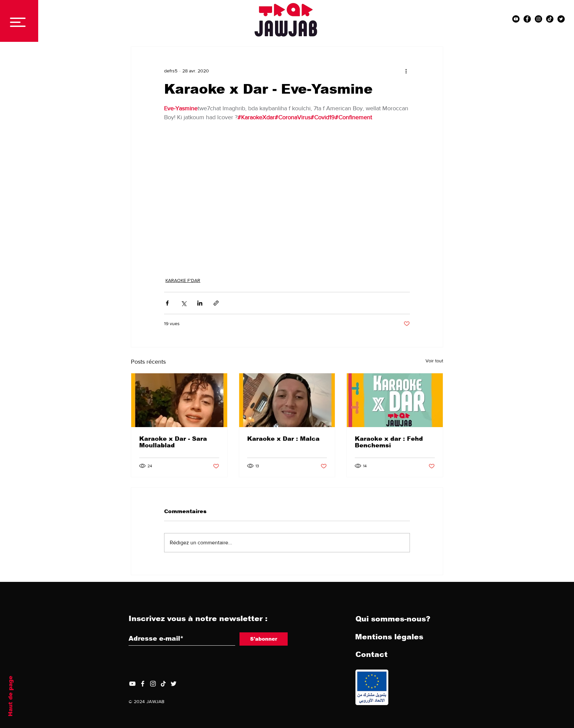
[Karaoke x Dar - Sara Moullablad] (179, 400)
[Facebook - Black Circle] (527, 19)
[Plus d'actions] (406, 71)
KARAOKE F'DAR (182, 280)
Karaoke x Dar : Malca (283, 438)
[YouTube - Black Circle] (516, 19)
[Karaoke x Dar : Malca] (287, 400)
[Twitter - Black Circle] (561, 19)
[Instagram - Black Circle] (538, 19)
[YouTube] (132, 683)
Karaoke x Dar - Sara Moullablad (173, 442)
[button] (18, 22)
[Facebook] (142, 683)
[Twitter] (173, 683)
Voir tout (434, 360)
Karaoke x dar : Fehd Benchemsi (389, 442)
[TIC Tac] (549, 19)
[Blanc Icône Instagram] (153, 683)
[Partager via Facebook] (167, 303)
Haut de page (10, 696)
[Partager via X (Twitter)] (183, 303)
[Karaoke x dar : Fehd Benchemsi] (395, 400)
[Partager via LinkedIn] (200, 303)
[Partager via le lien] (216, 303)
